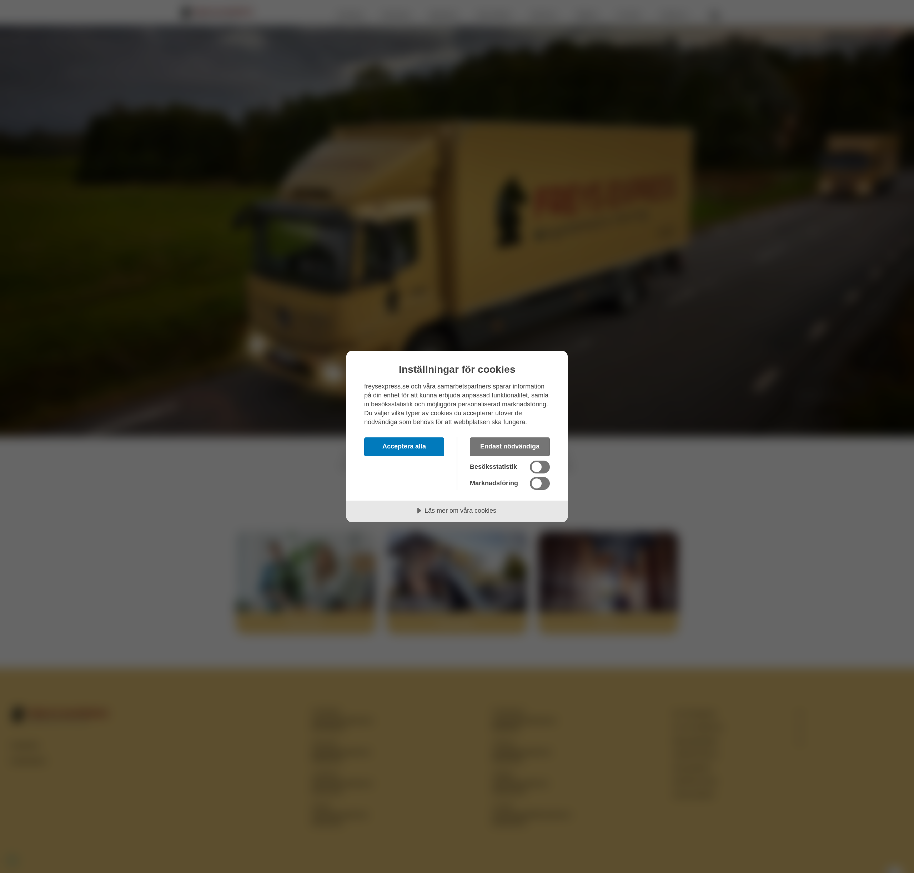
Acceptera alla (404, 446)
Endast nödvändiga (509, 446)
